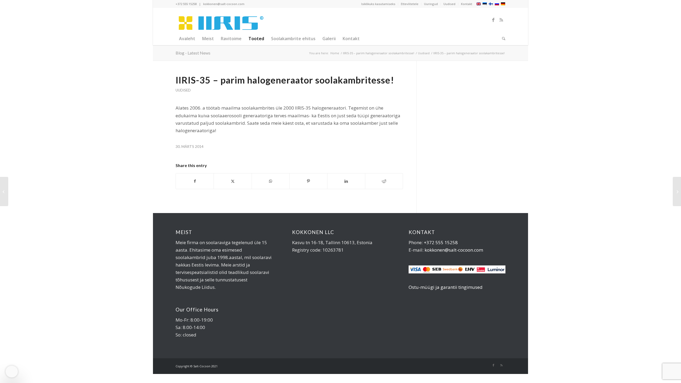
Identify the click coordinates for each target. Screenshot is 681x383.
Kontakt (466, 4)
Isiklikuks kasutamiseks (378, 4)
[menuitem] (378, 4)
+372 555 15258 (186, 4)
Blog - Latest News (193, 52)
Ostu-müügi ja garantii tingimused (446, 287)
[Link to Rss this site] (501, 20)
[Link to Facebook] (493, 20)
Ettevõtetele (409, 4)
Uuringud (431, 4)
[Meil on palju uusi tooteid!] (4, 191)
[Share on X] (232, 181)
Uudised (449, 4)
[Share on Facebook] (195, 181)
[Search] (502, 38)
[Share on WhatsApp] (270, 181)
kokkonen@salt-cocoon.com (223, 4)
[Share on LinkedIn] (346, 181)
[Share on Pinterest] (308, 181)
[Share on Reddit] (384, 181)
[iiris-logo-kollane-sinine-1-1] (220, 20)
